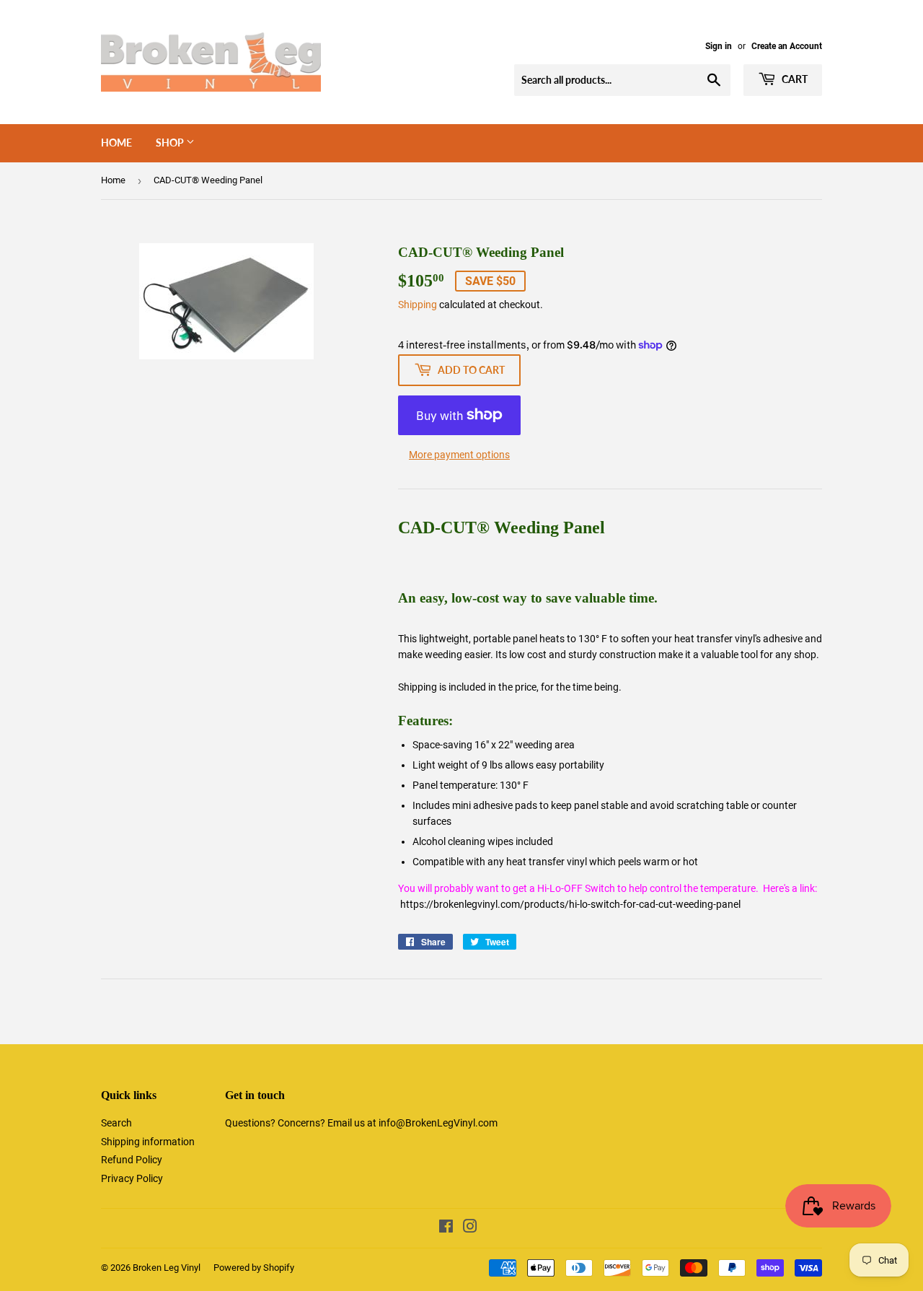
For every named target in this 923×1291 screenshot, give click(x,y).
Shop (171, 142)
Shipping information (148, 1141)
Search (116, 1123)
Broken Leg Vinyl (166, 1267)
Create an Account (786, 46)
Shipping (417, 304)
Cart (794, 79)
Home (116, 142)
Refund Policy (131, 1159)
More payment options (459, 454)
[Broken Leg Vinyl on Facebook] (446, 1228)
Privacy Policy (132, 1178)
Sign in (718, 46)
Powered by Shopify (253, 1267)
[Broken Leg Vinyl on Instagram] (470, 1228)
